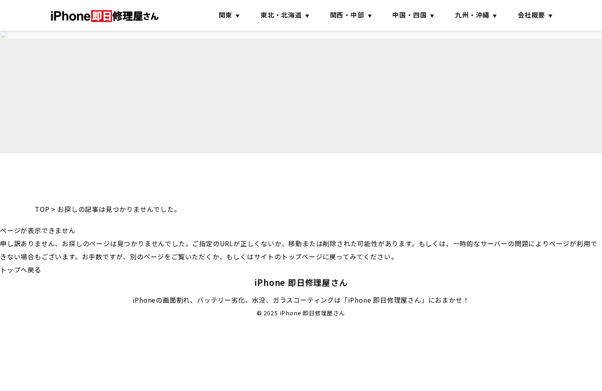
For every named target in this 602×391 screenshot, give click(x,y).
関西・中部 (347, 15)
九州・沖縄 (472, 15)
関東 (226, 15)
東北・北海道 (281, 15)
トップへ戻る (20, 269)
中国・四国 (409, 15)
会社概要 (531, 15)
